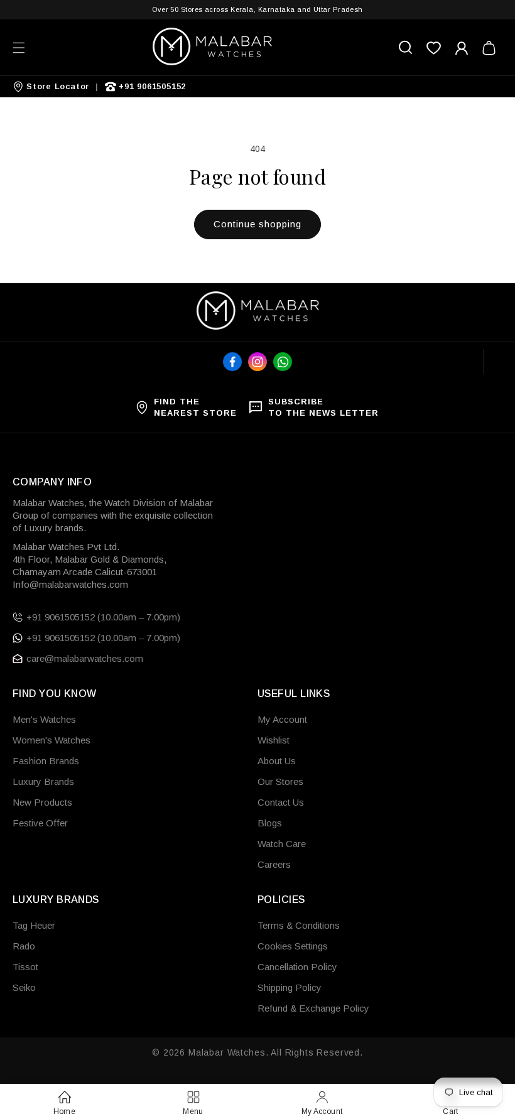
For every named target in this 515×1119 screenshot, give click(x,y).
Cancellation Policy (297, 966)
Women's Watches (51, 740)
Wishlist (274, 740)
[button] (19, 48)
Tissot (25, 966)
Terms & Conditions (299, 925)
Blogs (270, 823)
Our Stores (280, 781)
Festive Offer (40, 823)
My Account (282, 719)
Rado (24, 946)
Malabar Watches (227, 1052)
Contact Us (281, 802)
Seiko (24, 987)
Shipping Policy (290, 987)
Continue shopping (257, 224)
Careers (274, 864)
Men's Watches (44, 719)
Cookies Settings (293, 946)
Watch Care (282, 843)
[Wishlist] (433, 48)
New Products (42, 802)
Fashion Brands (46, 760)
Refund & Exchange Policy (313, 1008)
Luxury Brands (43, 781)
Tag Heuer (34, 925)
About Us (277, 760)
